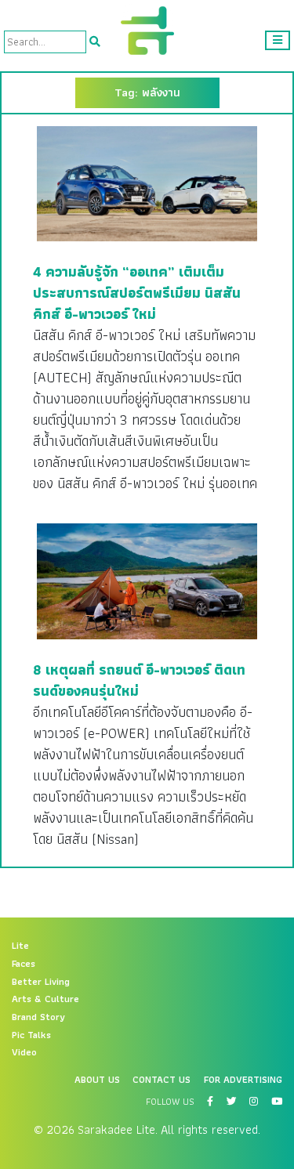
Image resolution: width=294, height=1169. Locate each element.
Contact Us (161, 1080)
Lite (20, 946)
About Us (97, 1080)
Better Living (41, 982)
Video (24, 1052)
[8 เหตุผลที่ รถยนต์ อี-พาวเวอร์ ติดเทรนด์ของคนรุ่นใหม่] (147, 580)
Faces (23, 964)
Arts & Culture (45, 999)
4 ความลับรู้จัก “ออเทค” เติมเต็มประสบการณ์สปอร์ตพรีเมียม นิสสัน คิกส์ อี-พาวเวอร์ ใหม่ (137, 292)
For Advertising (243, 1080)
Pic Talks (31, 1035)
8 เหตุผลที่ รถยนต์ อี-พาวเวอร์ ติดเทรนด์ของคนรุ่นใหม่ (139, 680)
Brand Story (38, 1017)
